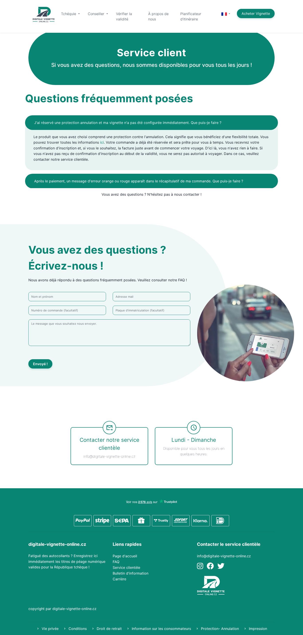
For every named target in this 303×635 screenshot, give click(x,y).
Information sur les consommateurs (161, 628)
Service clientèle (126, 567)
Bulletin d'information (130, 573)
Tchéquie (69, 14)
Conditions (77, 628)
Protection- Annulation (219, 628)
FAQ (116, 562)
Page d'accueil (125, 556)
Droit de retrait (109, 628)
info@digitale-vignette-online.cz (224, 556)
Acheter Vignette (256, 13)
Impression (257, 628)
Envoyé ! (40, 364)
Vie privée (50, 628)
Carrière (119, 579)
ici (102, 142)
